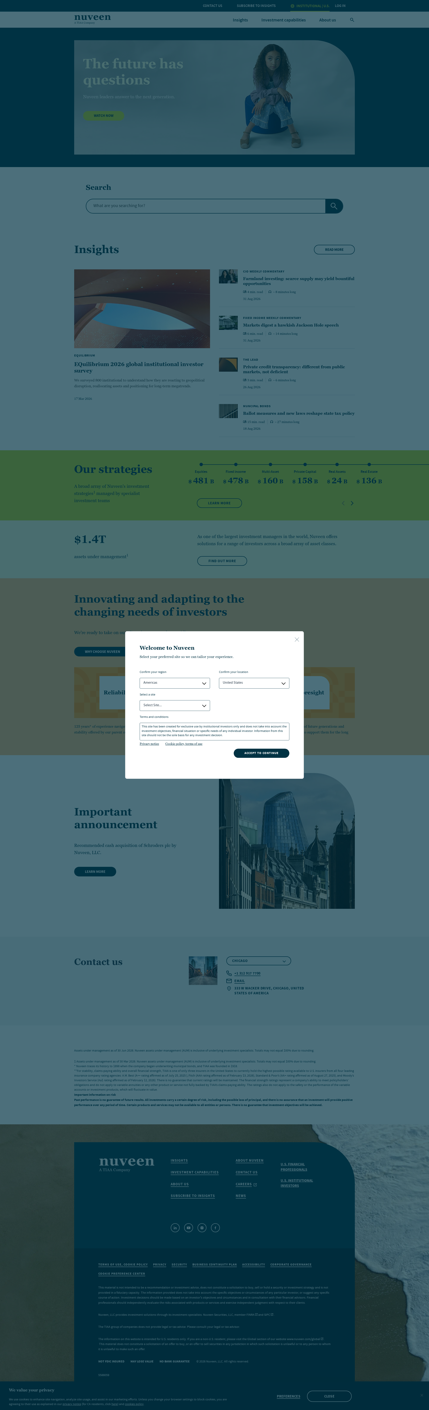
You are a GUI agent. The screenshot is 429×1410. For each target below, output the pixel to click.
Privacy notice (149, 744)
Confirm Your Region (153, 672)
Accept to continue (261, 753)
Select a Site (147, 695)
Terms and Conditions (154, 717)
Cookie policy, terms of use (183, 744)
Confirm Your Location (233, 672)
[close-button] (297, 639)
